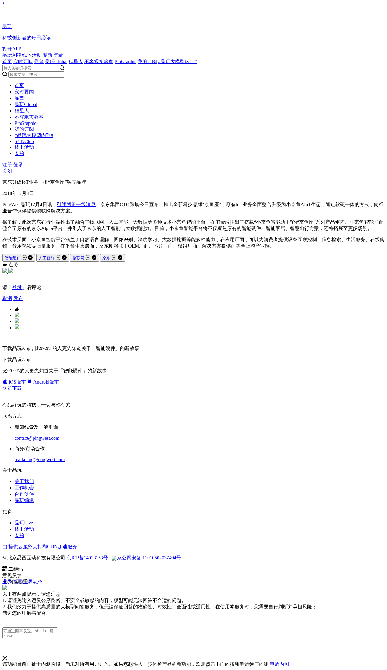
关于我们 (24, 481)
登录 (58, 55)
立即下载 (12, 388)
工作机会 (24, 487)
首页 (7, 61)
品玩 (7, 26)
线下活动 (31, 55)
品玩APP (11, 55)
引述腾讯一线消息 (76, 204)
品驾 (39, 61)
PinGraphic (125, 61)
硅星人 (76, 61)
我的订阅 (147, 61)
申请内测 (279, 664)
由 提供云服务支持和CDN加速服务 (39, 546)
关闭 (7, 170)
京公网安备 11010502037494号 (149, 557)
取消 (7, 298)
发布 (18, 298)
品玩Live (24, 522)
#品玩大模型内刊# (177, 61)
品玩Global (56, 61)
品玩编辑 (24, 500)
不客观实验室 (98, 61)
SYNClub (24, 141)
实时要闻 (23, 61)
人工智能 (46, 258)
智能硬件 (13, 258)
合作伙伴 (24, 494)
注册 (7, 164)
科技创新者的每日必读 (26, 37)
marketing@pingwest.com (40, 459)
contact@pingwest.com (37, 438)
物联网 (78, 258)
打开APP (11, 48)
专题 (47, 55)
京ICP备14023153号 (87, 557)
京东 (106, 258)
